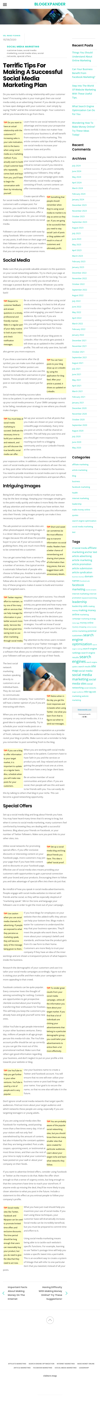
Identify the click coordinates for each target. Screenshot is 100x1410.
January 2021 (78, 402)
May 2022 (76, 312)
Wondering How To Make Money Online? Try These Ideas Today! (83, 128)
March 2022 (77, 323)
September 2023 (79, 222)
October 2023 (78, 216)
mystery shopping (79, 627)
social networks (90, 688)
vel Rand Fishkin (11, 35)
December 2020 (79, 408)
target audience (78, 692)
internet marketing (80, 498)
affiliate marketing (80, 464)
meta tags (75, 623)
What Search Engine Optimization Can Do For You (83, 110)
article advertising (82, 556)
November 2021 (79, 346)
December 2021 (79, 340)
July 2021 (76, 368)
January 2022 (78, 335)
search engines (81, 659)
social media (85, 670)
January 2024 (78, 199)
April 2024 (77, 182)
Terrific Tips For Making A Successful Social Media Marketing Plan (32, 75)
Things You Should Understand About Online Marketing (82, 56)
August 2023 (77, 227)
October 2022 (78, 284)
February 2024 (78, 194)
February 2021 (78, 397)
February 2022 (78, 329)
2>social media (79, 547)
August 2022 (77, 295)
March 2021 (77, 391)
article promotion (81, 564)
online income (91, 627)
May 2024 (76, 177)
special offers (24, 56)
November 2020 (79, 413)
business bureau (78, 577)
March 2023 (77, 256)
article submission (82, 568)
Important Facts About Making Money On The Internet (17, 1293)
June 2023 (76, 239)
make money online (81, 509)
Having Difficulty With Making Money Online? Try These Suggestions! (50, 1293)
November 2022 (79, 278)
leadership (77, 504)
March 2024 (77, 188)
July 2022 (76, 301)
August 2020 (77, 430)
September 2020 (79, 425)
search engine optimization (84, 520)
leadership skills (80, 606)
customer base (14, 50)
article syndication (82, 572)
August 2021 (77, 363)
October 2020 (78, 419)
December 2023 (79, 205)
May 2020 (76, 447)
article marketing (79, 470)
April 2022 (77, 318)
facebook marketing (81, 487)
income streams (91, 590)
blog (74, 475)
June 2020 (76, 442)
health (75, 492)
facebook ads (85, 581)
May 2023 (76, 244)
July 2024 (76, 165)
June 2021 (76, 374)
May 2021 (76, 380)
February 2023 (78, 261)
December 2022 (79, 272)
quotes (75, 515)
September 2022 (79, 289)
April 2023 (77, 250)
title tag (88, 691)
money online (86, 622)
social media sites (27, 53)
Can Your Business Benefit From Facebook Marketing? (83, 73)
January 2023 (78, 267)
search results (84, 666)
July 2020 (76, 436)
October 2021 (78, 351)
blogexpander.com (84, 709)
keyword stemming (89, 598)
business (76, 481)
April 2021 (77, 385)
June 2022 (76, 306)
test (73, 532)
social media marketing (23, 46)
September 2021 (79, 357)
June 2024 (76, 171)
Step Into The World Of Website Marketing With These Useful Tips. (84, 91)
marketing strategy (88, 619)
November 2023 (79, 210)
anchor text (91, 552)
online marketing (79, 631)
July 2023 (76, 233)
